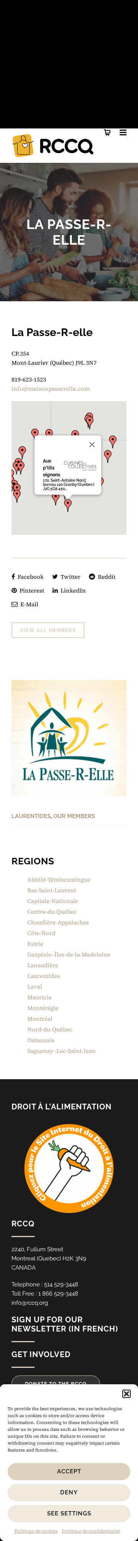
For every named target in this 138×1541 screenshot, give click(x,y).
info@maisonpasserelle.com (51, 389)
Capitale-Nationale (52, 901)
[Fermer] (92, 444)
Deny (69, 1492)
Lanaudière (42, 965)
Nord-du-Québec (49, 1029)
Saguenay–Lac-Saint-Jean (61, 1051)
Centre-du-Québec (52, 912)
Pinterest (31, 590)
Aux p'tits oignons (51, 467)
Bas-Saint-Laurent (51, 890)
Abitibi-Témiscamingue (58, 879)
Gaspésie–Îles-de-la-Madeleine (68, 954)
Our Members (74, 816)
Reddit (105, 577)
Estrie (35, 944)
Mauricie (39, 997)
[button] (126, 1394)
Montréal (40, 1019)
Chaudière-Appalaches (58, 922)
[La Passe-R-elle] (69, 738)
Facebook (30, 577)
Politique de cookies (36, 1531)
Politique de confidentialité (91, 1531)
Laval (34, 986)
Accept (69, 1471)
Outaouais (40, 1040)
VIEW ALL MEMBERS (48, 630)
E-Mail (28, 604)
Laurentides (31, 816)
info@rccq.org (30, 1302)
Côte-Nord (41, 933)
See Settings (69, 1513)
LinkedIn (72, 590)
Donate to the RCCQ (56, 1384)
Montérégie (43, 1008)
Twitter (69, 577)
